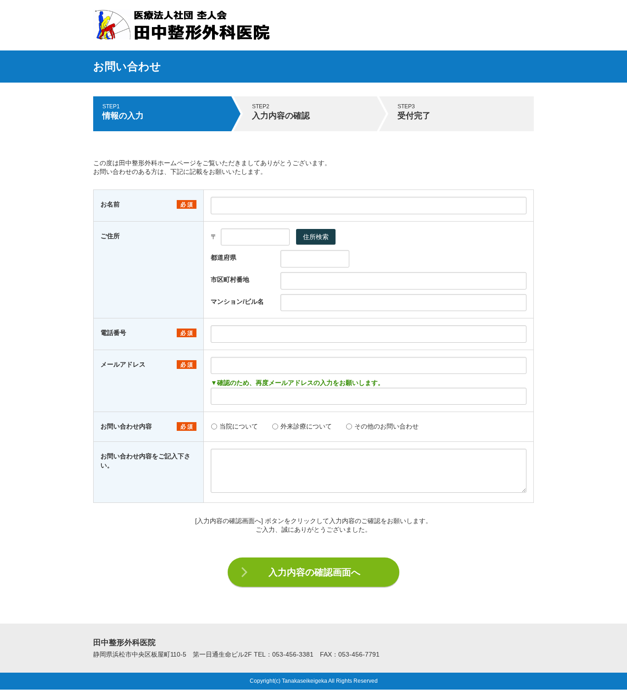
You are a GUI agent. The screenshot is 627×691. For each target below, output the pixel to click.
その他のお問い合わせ (386, 426)
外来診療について (306, 426)
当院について (238, 426)
